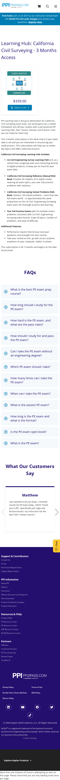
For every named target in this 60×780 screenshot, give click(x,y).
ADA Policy (35, 693)
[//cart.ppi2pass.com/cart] (39, 6)
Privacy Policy (8, 687)
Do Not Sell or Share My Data (15, 693)
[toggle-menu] (56, 6)
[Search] (47, 6)
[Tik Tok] (30, 715)
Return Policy (8, 698)
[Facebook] (37, 707)
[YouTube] (23, 707)
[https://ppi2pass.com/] (15, 6)
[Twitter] (52, 707)
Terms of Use (36, 687)
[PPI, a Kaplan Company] (30, 676)
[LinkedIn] (8, 707)
